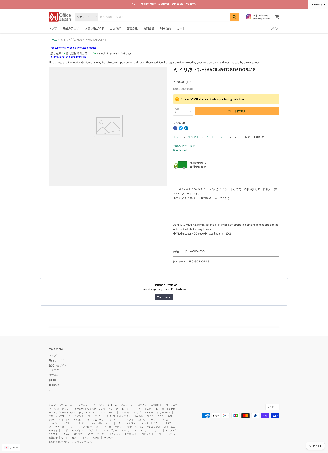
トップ (53, 28)
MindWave (108, 437)
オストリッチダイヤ (149, 423)
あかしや (113, 408)
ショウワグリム (109, 430)
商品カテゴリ (71, 28)
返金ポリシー (127, 405)
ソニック (144, 430)
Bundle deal (180, 150)
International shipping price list (68, 56)
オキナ (119, 423)
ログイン (273, 28)
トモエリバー (131, 434)
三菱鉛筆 (53, 437)
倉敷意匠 (78, 434)
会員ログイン (97, 405)
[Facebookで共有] (175, 128)
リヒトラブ (98, 419)
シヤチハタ (92, 430)
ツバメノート (173, 434)
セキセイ (53, 430)
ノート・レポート (217, 137)
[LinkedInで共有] (186, 128)
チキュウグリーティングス (62, 412)
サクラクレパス (135, 426)
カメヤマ (111, 416)
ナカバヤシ (54, 423)
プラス (71, 426)
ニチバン (80, 423)
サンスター (54, 434)
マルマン (141, 419)
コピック (146, 434)
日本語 (271, 406)
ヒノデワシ (124, 412)
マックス (154, 419)
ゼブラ (75, 437)
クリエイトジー (87, 412)
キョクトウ (64, 419)
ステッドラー (172, 430)
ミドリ (85, 437)
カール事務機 (168, 408)
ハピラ (112, 412)
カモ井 (165, 419)
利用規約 (165, 28)
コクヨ (150, 416)
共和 (86, 419)
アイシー (149, 412)
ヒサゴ (137, 412)
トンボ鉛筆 (115, 434)
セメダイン (77, 430)
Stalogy (96, 437)
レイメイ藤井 (85, 426)
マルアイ (129, 419)
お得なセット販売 (184, 146)
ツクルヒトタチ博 (96, 408)
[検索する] (234, 17)
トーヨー (158, 434)
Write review (164, 296)
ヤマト (64, 437)
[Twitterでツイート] (181, 128)
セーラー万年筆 (103, 426)
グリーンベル (163, 412)
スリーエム (169, 426)
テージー (101, 434)
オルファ (131, 423)
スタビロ (157, 430)
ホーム (53, 39)
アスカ (148, 408)
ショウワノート (128, 430)
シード (64, 430)
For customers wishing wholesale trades (73, 47)
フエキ (101, 412)
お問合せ (148, 28)
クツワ (52, 419)
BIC (156, 408)
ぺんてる (167, 423)
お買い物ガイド (94, 28)
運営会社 (132, 28)
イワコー (98, 416)
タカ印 (67, 434)
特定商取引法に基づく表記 (164, 405)
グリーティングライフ (79, 416)
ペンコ (90, 434)
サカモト (119, 426)
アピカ (137, 408)
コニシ (160, 416)
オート (109, 423)
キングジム (124, 416)
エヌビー (68, 423)
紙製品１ (193, 137)
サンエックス (153, 426)
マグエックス (114, 419)
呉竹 (170, 416)
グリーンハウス (56, 416)
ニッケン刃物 (95, 423)
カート (181, 28)
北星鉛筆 (138, 416)
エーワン (125, 408)
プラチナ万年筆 (56, 426)
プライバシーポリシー (60, 408)
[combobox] (11, 447)
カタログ (115, 28)
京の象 (77, 419)
